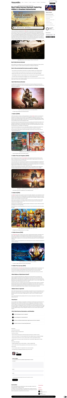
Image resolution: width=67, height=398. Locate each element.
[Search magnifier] (55, 1)
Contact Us (40, 389)
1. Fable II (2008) (48, 18)
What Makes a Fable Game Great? (50, 25)
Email (13, 373)
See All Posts (18, 354)
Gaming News (15, 5)
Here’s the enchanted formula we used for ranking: (50, 15)
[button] (46, 37)
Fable (25, 31)
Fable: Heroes (15, 234)
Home (12, 5)
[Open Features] (35, 2)
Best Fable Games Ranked (49, 14)
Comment (14, 361)
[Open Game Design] (45, 2)
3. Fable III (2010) (48, 21)
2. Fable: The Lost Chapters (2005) (50, 19)
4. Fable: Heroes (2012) (49, 22)
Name (13, 369)
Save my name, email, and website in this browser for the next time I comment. (23, 377)
